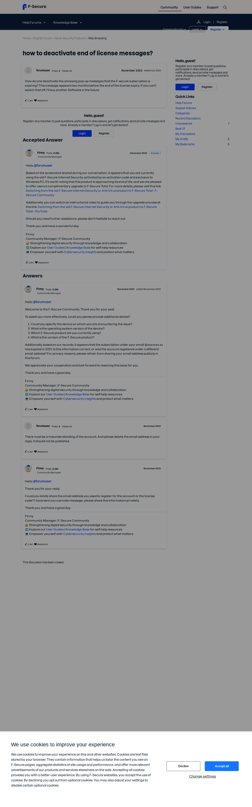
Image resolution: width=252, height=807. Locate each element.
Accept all (222, 766)
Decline (183, 766)
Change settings (202, 776)
